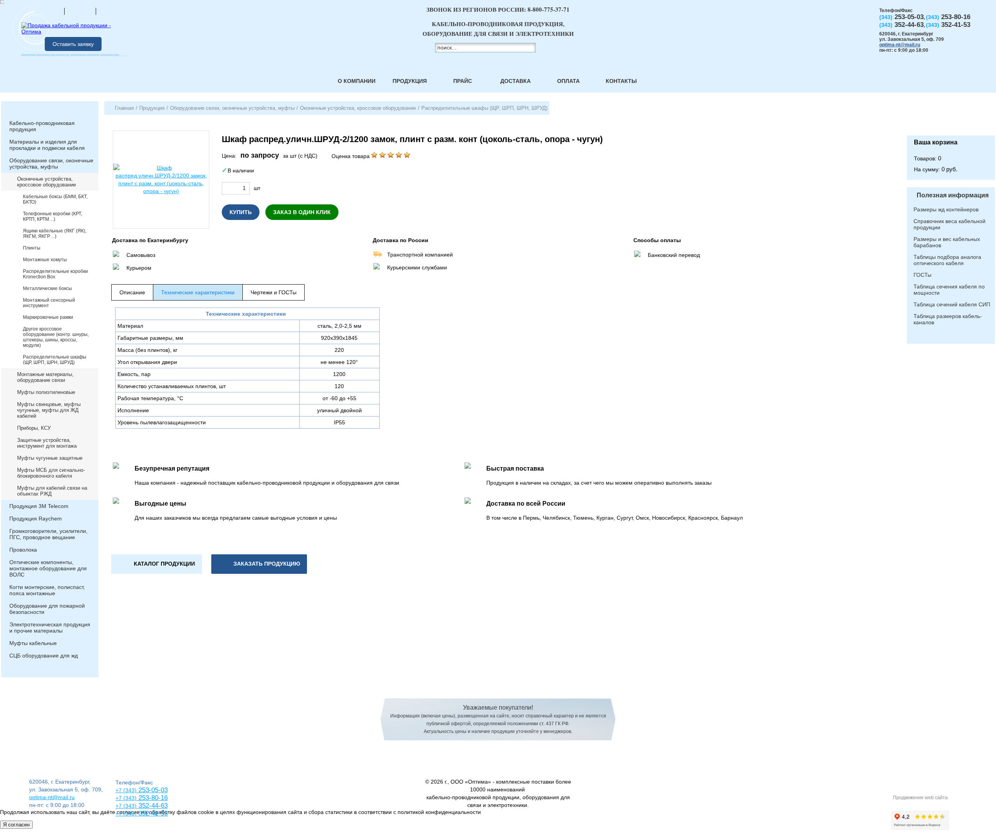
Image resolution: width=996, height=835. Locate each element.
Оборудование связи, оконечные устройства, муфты (51, 163)
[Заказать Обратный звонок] (951, 118)
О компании (356, 81)
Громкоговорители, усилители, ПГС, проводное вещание (48, 534)
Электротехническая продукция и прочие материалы (49, 627)
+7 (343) (126, 813)
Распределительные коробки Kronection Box (55, 274)
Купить (241, 212)
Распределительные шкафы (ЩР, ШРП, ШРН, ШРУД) (54, 359)
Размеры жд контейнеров (946, 209)
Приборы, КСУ (34, 428)
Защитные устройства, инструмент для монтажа (47, 443)
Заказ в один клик (302, 212)
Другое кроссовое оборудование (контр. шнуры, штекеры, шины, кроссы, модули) (56, 337)
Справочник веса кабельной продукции (949, 224)
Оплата (568, 81)
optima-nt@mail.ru (899, 44)
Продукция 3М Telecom (38, 506)
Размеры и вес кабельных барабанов (947, 242)
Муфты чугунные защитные (49, 458)
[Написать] (111, 11)
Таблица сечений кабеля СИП (952, 304)
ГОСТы (922, 275)
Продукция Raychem (35, 518)
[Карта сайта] (80, 11)
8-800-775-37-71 (549, 9)
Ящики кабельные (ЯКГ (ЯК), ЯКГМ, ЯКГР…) (54, 233)
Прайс (462, 81)
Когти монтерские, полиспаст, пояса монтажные (47, 590)
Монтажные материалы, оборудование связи (45, 377)
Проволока (23, 550)
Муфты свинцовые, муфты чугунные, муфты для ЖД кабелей (49, 410)
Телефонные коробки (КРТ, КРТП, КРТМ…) (52, 216)
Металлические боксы (47, 288)
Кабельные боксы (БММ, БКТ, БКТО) (55, 199)
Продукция (410, 81)
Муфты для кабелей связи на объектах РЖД (52, 491)
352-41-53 (152, 813)
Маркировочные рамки (48, 317)
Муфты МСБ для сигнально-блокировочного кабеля (51, 473)
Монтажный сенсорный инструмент (49, 302)
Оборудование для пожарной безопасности (47, 609)
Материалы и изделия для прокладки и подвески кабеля (47, 145)
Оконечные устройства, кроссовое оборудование (46, 182)
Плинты (31, 248)
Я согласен (16, 825)
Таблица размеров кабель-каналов (948, 319)
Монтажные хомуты (45, 259)
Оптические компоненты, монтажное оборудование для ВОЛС (48, 568)
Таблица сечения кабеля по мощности (949, 289)
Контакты (621, 81)
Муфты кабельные (33, 643)
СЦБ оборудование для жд (43, 655)
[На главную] (48, 11)
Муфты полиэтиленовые (46, 392)
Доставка (515, 81)
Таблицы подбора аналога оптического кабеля (947, 260)
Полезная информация (953, 195)
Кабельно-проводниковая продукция (42, 126)
